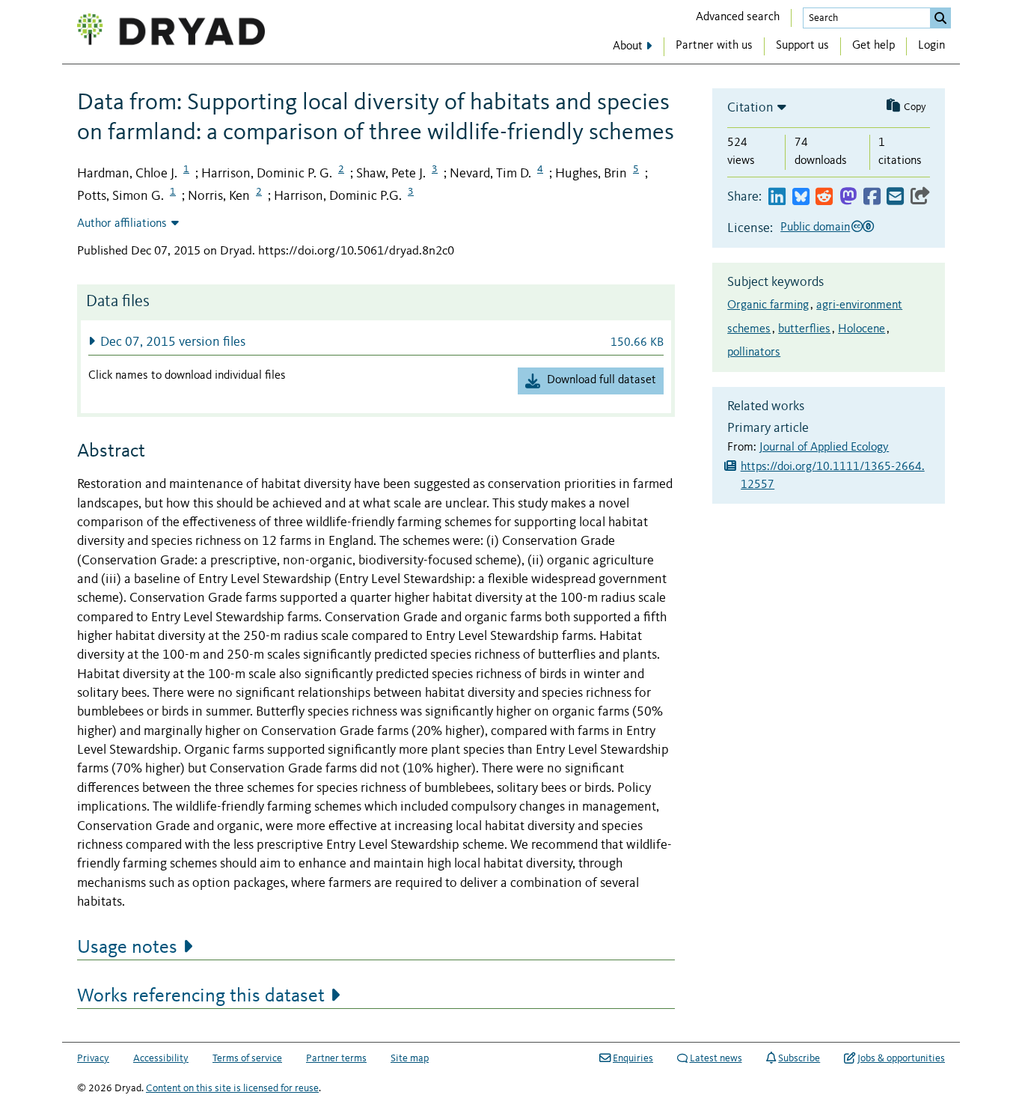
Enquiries (633, 1058)
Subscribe (799, 1058)
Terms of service (247, 1058)
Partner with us (714, 46)
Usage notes (127, 947)
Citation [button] (750, 108)
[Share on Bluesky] (801, 197)
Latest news (716, 1058)
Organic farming (768, 305)
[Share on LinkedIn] (777, 197)
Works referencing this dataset (201, 996)
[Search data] (940, 17)
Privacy (93, 1058)
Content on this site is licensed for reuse (232, 1088)
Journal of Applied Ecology (824, 448)
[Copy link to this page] (920, 197)
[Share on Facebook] (872, 197)
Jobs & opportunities (901, 1058)
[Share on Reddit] (824, 197)
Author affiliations (122, 224)
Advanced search (738, 17)
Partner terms (336, 1058)
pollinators (753, 353)
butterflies (804, 329)
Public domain (815, 228)
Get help (873, 46)
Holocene (861, 329)
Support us (802, 46)
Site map (410, 1058)
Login (931, 46)
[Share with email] (895, 197)
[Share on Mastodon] (848, 197)
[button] (376, 342)
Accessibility (161, 1058)
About (628, 46)
